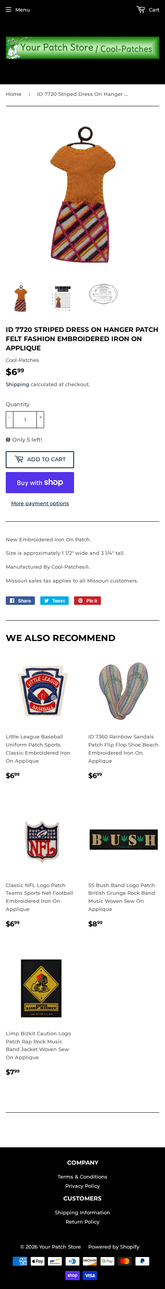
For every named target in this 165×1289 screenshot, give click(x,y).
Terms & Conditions (82, 1176)
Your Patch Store (60, 1247)
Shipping (17, 384)
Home (13, 94)
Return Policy (82, 1222)
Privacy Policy (82, 1186)
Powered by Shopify (113, 1247)
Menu (22, 10)
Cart (153, 10)
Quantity (18, 404)
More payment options (40, 503)
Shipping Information (82, 1212)
